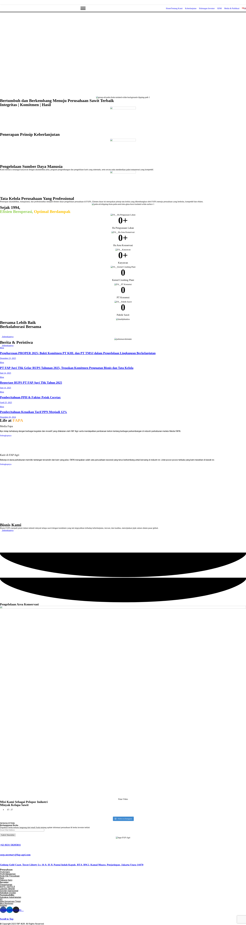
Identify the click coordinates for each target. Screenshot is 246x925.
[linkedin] (240, 2)
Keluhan (3, 905)
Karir (2, 878)
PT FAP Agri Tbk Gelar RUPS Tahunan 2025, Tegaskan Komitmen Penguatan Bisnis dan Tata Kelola (66, 367)
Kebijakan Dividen (8, 893)
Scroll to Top (6, 919)
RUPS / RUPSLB (7, 886)
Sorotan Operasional (9, 891)
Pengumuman (6, 884)
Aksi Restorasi (6, 903)
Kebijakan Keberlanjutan (10, 897)
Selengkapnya (5, 435)
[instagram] (245, 2)
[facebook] (236, 2)
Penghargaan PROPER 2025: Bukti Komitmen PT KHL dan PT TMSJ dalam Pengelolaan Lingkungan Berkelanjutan (78, 353)
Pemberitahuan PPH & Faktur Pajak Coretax (30, 397)
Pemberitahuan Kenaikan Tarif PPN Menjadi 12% (33, 412)
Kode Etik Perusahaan (10, 876)
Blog (2, 348)
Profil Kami (5, 872)
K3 (1, 899)
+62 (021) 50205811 (10, 845)
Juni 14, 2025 (5, 373)
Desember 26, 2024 (8, 417)
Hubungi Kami (6, 880)
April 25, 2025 (6, 402)
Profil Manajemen (8, 874)
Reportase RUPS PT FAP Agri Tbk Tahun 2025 (31, 382)
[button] (123, 799)
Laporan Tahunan (7, 888)
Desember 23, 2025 (8, 358)
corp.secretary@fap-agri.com (15, 854)
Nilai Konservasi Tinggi (10, 901)
